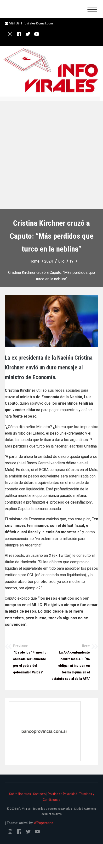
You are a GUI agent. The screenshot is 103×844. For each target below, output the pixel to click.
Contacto (39, 794)
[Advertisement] (51, 155)
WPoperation (43, 823)
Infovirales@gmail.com (37, 23)
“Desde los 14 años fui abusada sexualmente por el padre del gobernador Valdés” (30, 659)
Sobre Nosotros (20, 794)
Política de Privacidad (62, 794)
